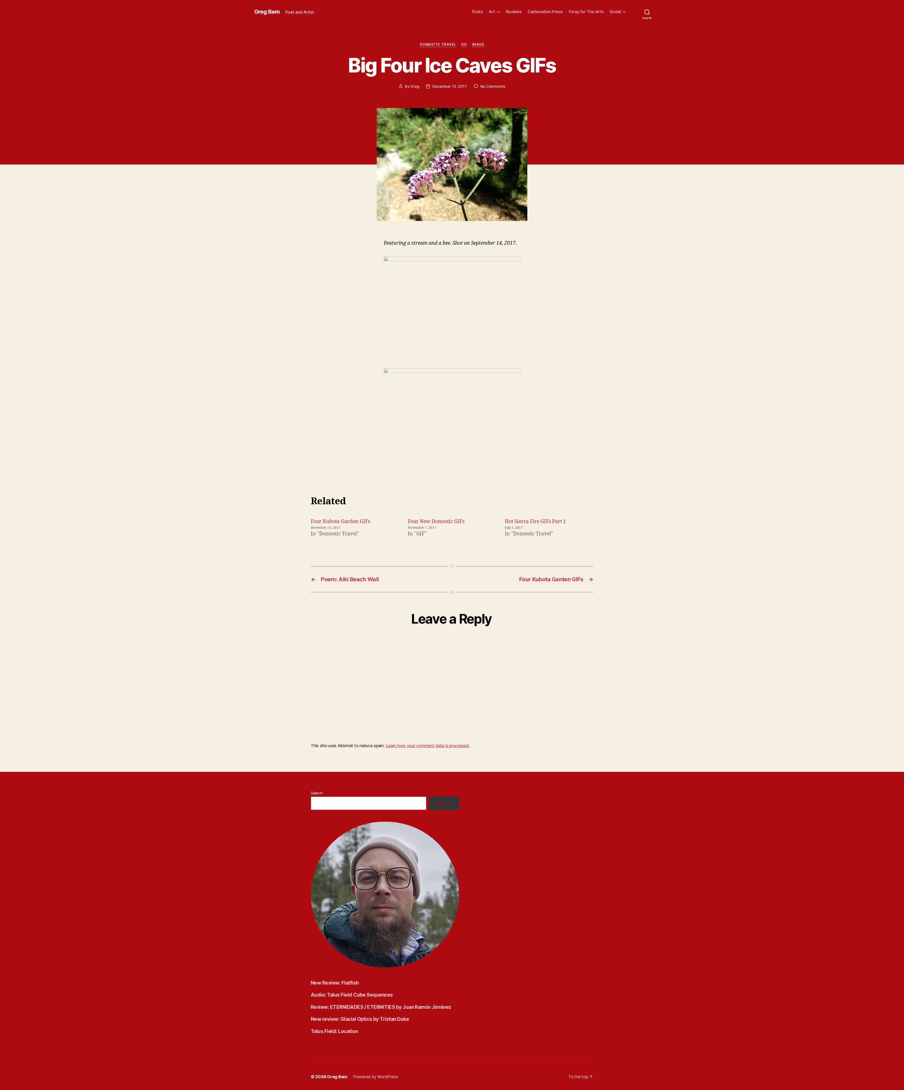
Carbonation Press (545, 11)
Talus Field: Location (334, 1031)
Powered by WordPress (375, 1076)
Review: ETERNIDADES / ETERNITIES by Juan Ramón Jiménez (381, 1007)
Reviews (514, 11)
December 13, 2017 (449, 86)
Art (492, 11)
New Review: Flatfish (335, 983)
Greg (414, 86)
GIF (464, 44)
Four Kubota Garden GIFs (340, 521)
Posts (477, 11)
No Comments (492, 86)
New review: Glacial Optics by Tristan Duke (360, 1019)
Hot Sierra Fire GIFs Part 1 (535, 521)
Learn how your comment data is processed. (428, 745)
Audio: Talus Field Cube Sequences (352, 995)
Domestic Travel (438, 44)
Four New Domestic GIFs (436, 521)
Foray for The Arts (586, 11)
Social (615, 11)
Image (478, 44)
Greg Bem (267, 12)
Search (316, 793)
